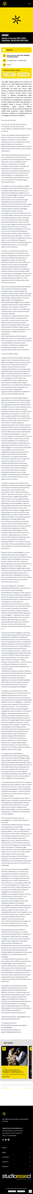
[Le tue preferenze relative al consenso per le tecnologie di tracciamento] (30, 1191)
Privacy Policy (12, 1191)
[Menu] (29, 3)
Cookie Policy (21, 1191)
